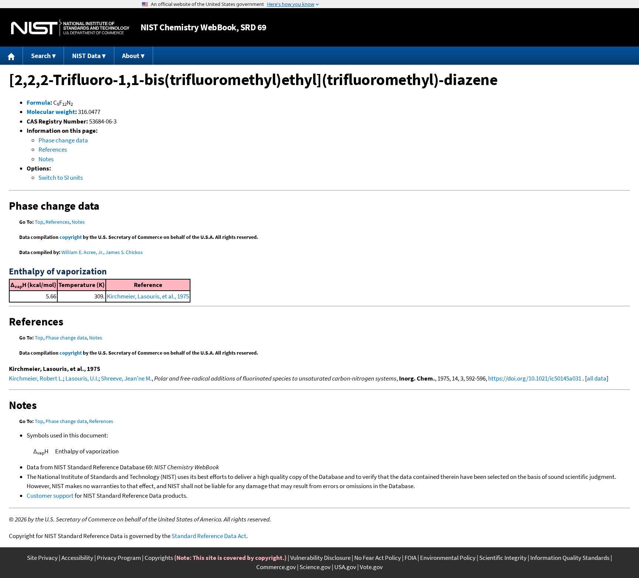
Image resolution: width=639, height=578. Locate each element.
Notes (46, 159)
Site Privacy (42, 558)
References (52, 149)
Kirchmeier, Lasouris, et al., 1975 (148, 296)
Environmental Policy (448, 558)
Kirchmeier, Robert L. (36, 378)
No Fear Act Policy (377, 558)
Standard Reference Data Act (209, 536)
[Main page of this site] (11, 56)
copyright (71, 237)
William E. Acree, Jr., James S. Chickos (102, 252)
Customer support (50, 495)
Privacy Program (119, 558)
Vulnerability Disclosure (320, 558)
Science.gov (315, 567)
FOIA (410, 558)
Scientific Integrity (503, 558)
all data (596, 378)
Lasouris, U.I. (81, 378)
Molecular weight (51, 112)
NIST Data (86, 55)
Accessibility (77, 558)
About (130, 55)
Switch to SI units (60, 177)
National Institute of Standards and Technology (70, 27)
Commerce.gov (276, 567)
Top (39, 222)
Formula (38, 102)
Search (41, 55)
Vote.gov (371, 567)
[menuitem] (11, 56)
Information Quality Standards (569, 558)
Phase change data (63, 140)
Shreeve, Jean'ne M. (126, 378)
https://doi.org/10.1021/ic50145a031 (534, 378)
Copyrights (159, 558)
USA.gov (345, 567)
